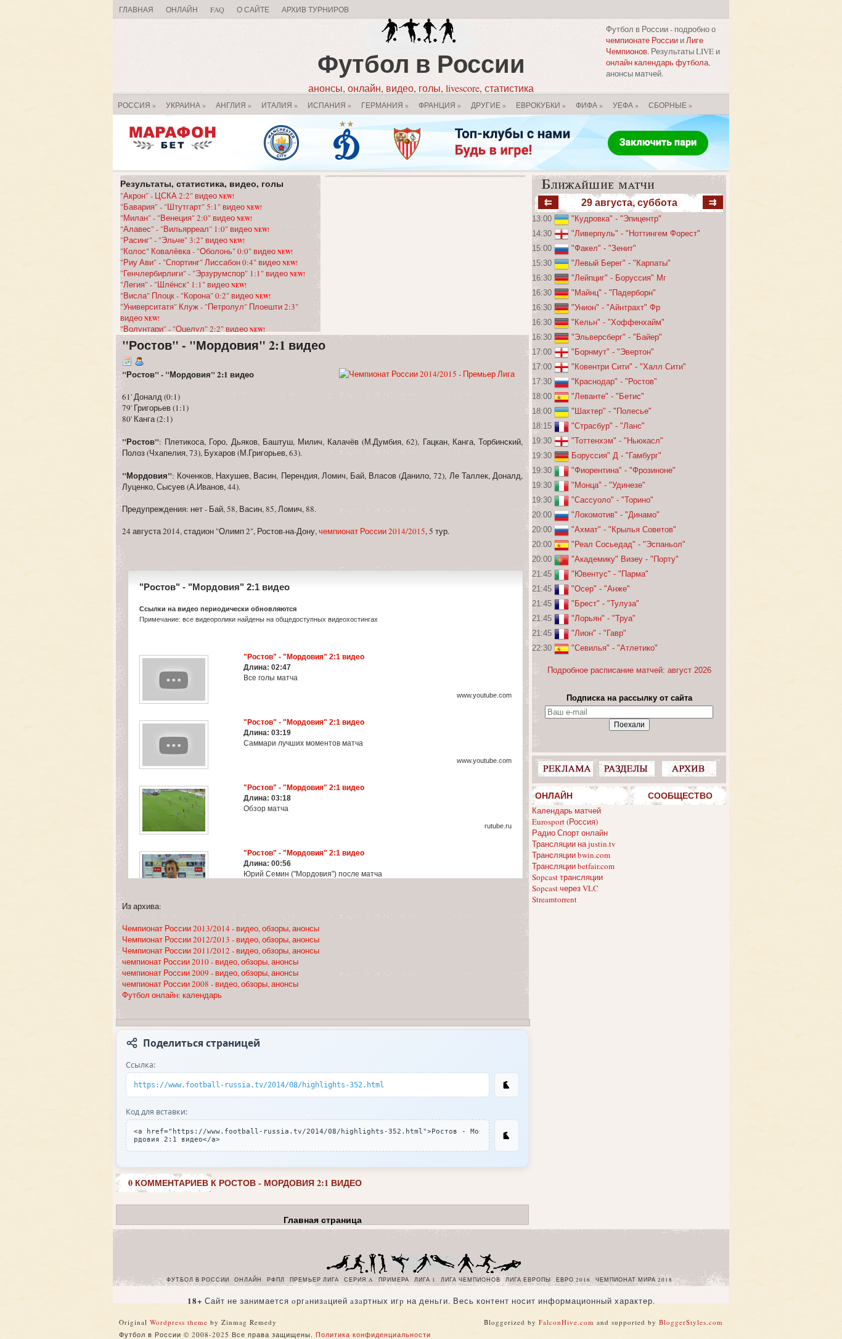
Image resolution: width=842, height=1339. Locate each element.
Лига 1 (425, 1279)
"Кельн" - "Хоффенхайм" (617, 322)
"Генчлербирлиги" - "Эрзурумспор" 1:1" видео (212, 273)
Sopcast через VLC (565, 888)
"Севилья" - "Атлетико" (614, 648)
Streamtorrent (554, 899)
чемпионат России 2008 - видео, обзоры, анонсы (210, 983)
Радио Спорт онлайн (570, 832)
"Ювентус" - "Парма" (609, 574)
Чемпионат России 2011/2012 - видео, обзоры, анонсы (220, 950)
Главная (136, 9)
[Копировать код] (506, 1135)
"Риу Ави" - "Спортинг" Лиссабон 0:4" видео (209, 262)
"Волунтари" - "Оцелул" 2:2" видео (192, 328)
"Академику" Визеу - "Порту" (625, 559)
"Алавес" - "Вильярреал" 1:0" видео (194, 228)
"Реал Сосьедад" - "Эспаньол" (628, 544)
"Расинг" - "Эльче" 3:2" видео (182, 239)
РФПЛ (276, 1279)
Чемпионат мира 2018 (633, 1279)
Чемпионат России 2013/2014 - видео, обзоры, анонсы (220, 928)
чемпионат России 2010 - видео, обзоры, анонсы (210, 961)
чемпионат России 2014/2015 (372, 531)
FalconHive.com (566, 1322)
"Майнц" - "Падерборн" (613, 292)
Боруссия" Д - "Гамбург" (616, 455)
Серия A (359, 1279)
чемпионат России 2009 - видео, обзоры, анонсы (210, 972)
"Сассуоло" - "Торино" (612, 500)
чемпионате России (642, 40)
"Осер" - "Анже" (600, 588)
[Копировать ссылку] (506, 1085)
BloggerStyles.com (691, 1322)
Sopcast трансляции (567, 877)
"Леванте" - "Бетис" (607, 396)
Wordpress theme (179, 1322)
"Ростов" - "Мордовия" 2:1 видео (223, 345)
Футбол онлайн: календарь (172, 994)
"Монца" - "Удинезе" (608, 485)
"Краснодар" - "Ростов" (614, 381)
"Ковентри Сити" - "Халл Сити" (628, 366)
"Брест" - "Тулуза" (605, 603)
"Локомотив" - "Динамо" (615, 514)
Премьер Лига (314, 1279)
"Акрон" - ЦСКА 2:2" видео (177, 195)
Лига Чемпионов (471, 1279)
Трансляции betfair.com (573, 865)
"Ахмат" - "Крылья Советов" (623, 529)
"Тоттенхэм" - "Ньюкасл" (617, 440)
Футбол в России (421, 63)
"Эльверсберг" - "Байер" (616, 337)
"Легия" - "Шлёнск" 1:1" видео (183, 284)
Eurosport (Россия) (565, 821)
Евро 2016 (573, 1279)
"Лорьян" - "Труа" (603, 618)
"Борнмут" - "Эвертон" (612, 351)
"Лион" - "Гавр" (598, 633)
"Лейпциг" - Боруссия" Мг (618, 277)
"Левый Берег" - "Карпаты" (621, 263)
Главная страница (323, 1220)
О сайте (253, 9)
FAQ (217, 9)
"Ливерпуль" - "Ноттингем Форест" (635, 233)
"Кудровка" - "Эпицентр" (616, 218)
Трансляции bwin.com (571, 854)
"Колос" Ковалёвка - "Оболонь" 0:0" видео (206, 251)
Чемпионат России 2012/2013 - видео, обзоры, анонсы (220, 939)
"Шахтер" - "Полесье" (611, 411)
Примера (393, 1279)
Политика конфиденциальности (373, 1334)
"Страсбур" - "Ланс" (608, 426)
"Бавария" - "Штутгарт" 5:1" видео (191, 206)
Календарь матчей (566, 810)
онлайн (248, 1279)
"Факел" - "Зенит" (603, 248)
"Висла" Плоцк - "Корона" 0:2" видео (195, 295)
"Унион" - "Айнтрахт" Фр (615, 307)
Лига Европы (528, 1279)
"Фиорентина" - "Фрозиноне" (623, 470)
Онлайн (182, 9)
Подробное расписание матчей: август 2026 (629, 670)
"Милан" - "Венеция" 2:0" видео (186, 217)
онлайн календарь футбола (657, 62)
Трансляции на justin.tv (574, 843)
